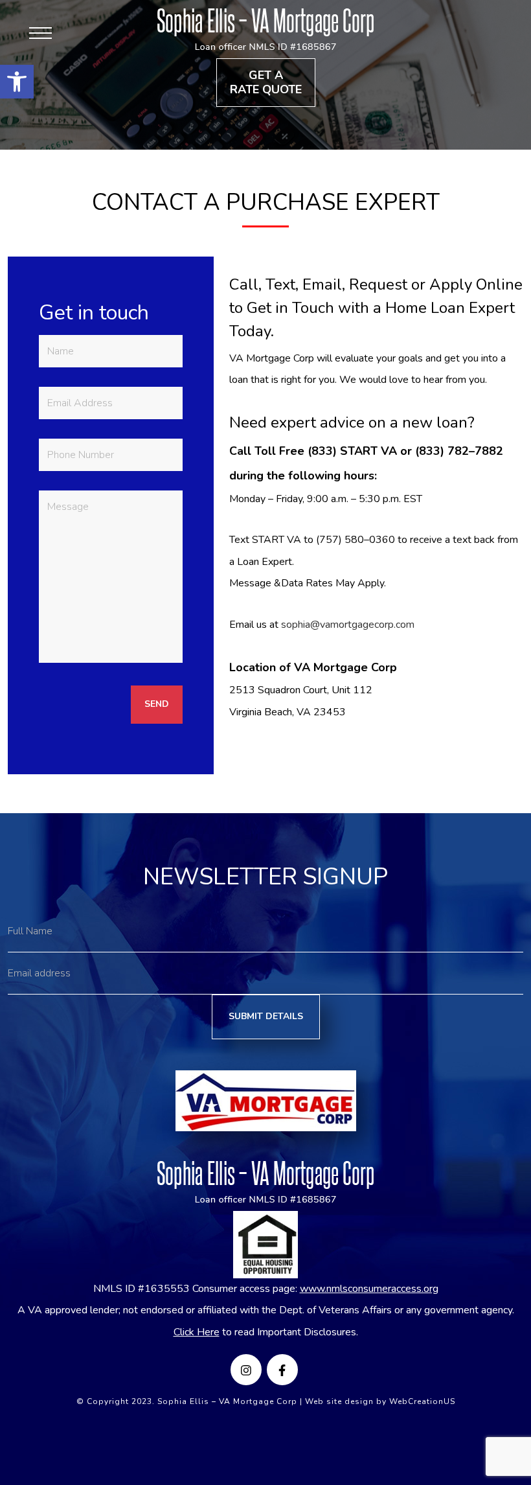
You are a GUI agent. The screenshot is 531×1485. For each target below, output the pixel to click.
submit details (266, 1016)
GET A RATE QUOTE (266, 82)
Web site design (339, 1401)
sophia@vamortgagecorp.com (347, 624)
